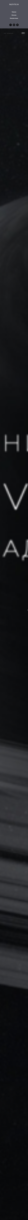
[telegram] (10, 25)
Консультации (14, 18)
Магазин (14, 15)
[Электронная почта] (17, 25)
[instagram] (14, 25)
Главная (14, 12)
